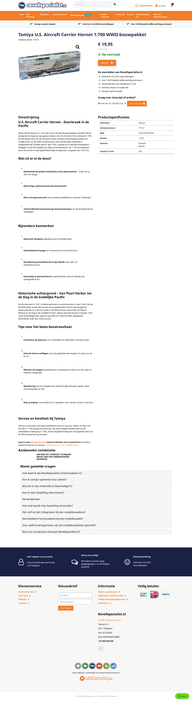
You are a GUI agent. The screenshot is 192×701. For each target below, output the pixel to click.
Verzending (120, 14)
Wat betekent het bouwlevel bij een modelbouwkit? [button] (52, 518)
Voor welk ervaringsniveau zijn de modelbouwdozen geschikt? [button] (59, 525)
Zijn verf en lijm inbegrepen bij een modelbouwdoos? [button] (54, 512)
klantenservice (145, 5)
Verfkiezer (103, 603)
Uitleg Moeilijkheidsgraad (111, 599)
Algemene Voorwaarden (110, 595)
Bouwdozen (44, 14)
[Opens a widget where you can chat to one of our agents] (182, 696)
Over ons (23, 595)
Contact (23, 603)
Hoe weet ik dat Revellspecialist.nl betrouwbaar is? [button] (52, 473)
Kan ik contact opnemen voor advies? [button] (44, 479)
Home (21, 14)
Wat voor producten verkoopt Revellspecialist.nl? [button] (51, 531)
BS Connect (112, 696)
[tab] (96, 473)
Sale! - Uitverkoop (30, 15)
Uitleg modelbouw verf (142, 15)
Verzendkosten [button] (31, 499)
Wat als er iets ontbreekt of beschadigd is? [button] (47, 486)
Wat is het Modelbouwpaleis (160, 15)
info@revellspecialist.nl (109, 620)
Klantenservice (26, 591)
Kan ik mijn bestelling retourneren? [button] (43, 492)
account (35, 565)
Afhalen (23, 599)
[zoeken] (115, 4)
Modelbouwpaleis (81, 15)
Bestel (104, 62)
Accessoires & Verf (60, 14)
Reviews (130, 14)
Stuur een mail (135, 103)
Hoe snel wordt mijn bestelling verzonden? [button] (47, 505)
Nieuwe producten (105, 15)
